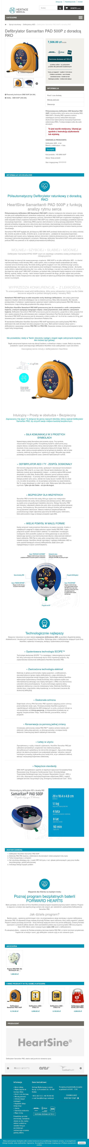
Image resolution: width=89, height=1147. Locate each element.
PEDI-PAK (43, 326)
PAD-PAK (33, 326)
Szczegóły (50, 149)
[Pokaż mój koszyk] (66, 8)
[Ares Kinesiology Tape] (44, 1068)
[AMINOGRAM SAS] (21, 1068)
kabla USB (50, 927)
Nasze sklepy (18, 1087)
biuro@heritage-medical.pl (45, 1098)
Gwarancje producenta (21, 1111)
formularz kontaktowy (70, 1096)
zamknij (82, 1143)
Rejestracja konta (70, 2)
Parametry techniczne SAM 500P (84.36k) (20, 94)
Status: (48, 158)
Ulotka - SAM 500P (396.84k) (16, 98)
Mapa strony (18, 1113)
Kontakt (80, 2)
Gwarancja (51, 104)
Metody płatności (53, 100)
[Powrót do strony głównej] (5, 24)
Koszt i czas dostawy (54, 95)
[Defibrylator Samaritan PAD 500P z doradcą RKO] (18, 83)
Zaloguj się (59, 2)
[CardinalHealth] (67, 1068)
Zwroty (16, 1108)
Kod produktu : (51, 154)
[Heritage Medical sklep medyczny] (17, 11)
